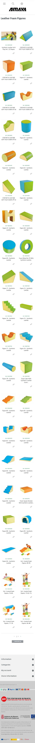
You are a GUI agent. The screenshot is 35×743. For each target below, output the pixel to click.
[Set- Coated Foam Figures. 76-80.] (8, 579)
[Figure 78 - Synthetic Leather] (8, 367)
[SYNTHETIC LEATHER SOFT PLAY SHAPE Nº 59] (26, 96)
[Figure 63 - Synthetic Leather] (26, 156)
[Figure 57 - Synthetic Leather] (26, 66)
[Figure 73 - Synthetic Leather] (26, 276)
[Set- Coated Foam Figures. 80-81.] (26, 549)
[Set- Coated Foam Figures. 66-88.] (26, 609)
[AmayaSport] (17, 9)
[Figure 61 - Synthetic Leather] (26, 126)
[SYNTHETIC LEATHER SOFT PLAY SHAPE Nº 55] (26, 35)
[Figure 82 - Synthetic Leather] (8, 429)
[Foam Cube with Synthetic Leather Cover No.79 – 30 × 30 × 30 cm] (26, 367)
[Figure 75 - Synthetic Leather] (26, 306)
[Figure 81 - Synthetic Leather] (26, 399)
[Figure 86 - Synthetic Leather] (8, 489)
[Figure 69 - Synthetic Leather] (8, 246)
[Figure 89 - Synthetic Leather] (26, 519)
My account (6, 670)
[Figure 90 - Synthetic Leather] (8, 549)
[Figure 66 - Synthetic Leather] (26, 186)
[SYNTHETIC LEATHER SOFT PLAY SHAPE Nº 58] (8, 96)
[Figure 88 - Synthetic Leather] (8, 519)
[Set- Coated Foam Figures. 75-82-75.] (26, 579)
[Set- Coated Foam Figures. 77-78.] (8, 609)
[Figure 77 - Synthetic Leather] (8, 337)
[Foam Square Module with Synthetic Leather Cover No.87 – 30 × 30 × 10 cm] (26, 489)
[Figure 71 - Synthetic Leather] (8, 276)
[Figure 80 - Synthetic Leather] (8, 399)
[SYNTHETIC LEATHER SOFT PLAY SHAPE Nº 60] (8, 126)
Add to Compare (13, 53)
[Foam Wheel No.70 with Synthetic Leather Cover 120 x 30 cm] (26, 246)
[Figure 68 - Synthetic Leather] (26, 216)
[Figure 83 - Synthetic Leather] (26, 429)
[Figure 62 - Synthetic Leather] (8, 156)
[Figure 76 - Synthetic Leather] (26, 337)
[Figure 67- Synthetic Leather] (8, 216)
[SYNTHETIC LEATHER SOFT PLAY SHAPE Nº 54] (8, 186)
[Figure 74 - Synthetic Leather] (8, 306)
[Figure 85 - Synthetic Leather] (26, 459)
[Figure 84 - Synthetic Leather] (8, 459)
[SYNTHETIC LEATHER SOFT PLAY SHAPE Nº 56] (8, 66)
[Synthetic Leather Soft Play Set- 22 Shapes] (8, 35)
